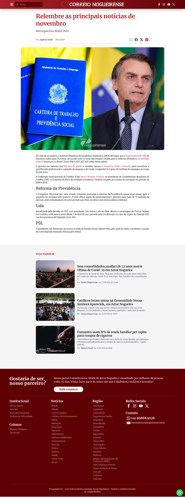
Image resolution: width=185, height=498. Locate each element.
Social (55, 462)
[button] (11, 4)
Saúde (55, 455)
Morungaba (99, 444)
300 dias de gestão (73, 166)
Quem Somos (16, 405)
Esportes (56, 430)
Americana (98, 405)
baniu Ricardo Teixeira (92, 176)
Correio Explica (59, 413)
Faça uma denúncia (19, 413)
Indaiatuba (98, 427)
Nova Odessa (99, 448)
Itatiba (96, 430)
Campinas (98, 409)
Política (55, 451)
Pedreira (97, 455)
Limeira (97, 437)
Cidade (55, 409)
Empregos (57, 427)
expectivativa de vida (136, 155)
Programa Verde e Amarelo (117, 166)
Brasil (54, 405)
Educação (56, 423)
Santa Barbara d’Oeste (104, 464)
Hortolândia (99, 423)
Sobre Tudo (57, 458)
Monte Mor (98, 441)
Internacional (58, 441)
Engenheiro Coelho (102, 416)
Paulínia (97, 451)
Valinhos (97, 475)
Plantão (55, 444)
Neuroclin (15, 432)
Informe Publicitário (62, 437)
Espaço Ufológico (18, 429)
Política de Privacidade (21, 416)
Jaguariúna (98, 434)
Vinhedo (97, 479)
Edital (54, 420)
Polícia (55, 448)
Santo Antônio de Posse (105, 468)
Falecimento (58, 434)
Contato (14, 409)
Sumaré (97, 472)
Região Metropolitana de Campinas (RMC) (105, 459)
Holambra (98, 420)
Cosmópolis (99, 413)
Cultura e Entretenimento (64, 416)
